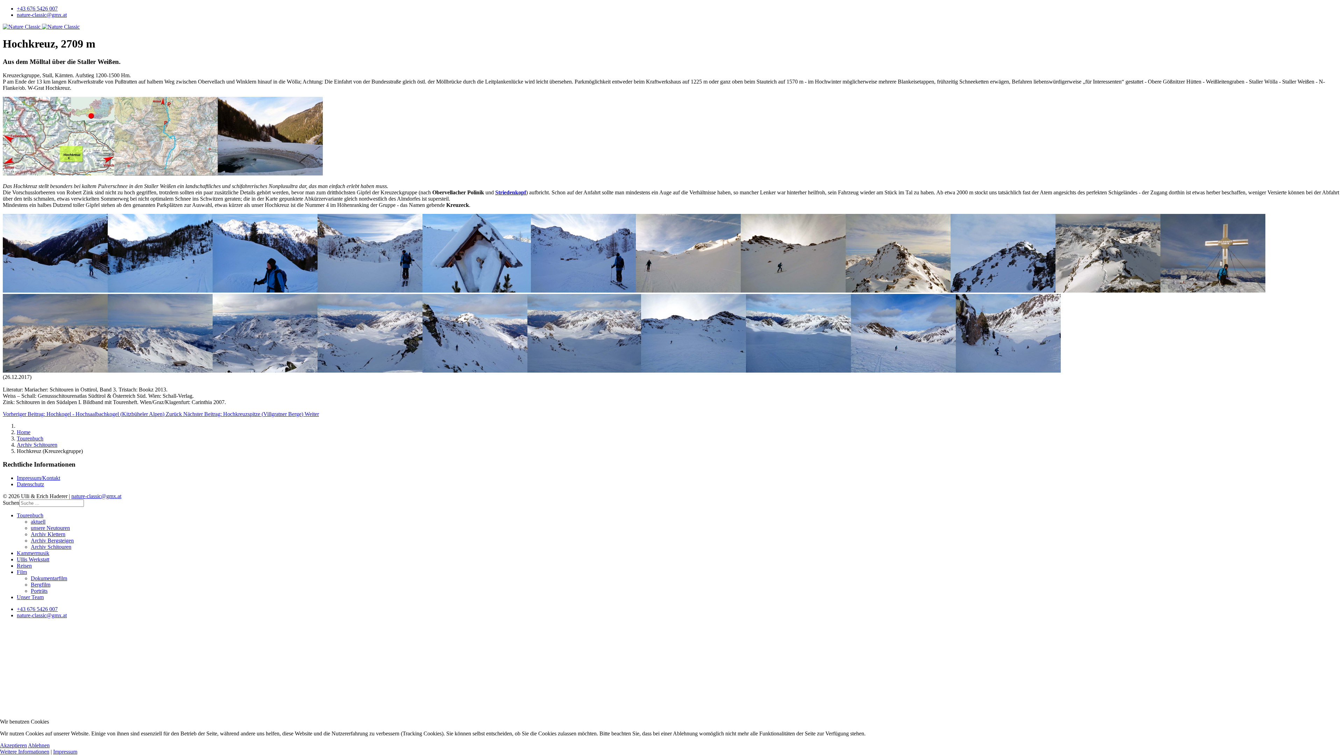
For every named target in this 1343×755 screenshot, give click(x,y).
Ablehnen (39, 745)
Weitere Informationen (24, 752)
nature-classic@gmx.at (42, 15)
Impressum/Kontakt (38, 478)
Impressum (65, 752)
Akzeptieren (13, 745)
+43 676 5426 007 (37, 9)
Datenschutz (30, 484)
